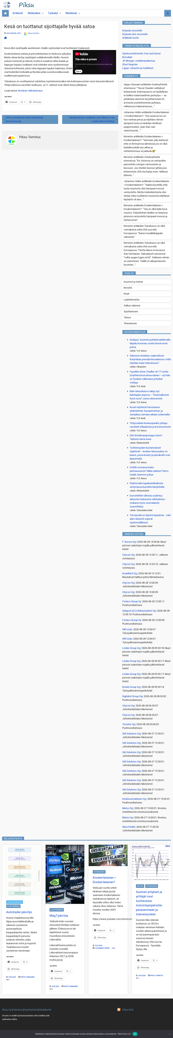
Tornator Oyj (128, 724)
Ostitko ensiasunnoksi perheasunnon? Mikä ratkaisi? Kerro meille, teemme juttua (149, 471)
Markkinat (71, 13)
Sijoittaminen (131, 311)
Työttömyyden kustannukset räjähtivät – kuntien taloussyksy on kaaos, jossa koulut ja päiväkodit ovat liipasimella (150, 453)
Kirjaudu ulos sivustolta (135, 34)
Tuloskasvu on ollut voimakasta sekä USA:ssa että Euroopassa (144, 229)
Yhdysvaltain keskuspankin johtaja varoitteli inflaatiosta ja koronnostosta (150, 425)
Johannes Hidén (102, 948)
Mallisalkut (34, 13)
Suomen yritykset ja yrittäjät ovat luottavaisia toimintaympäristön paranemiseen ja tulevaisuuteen (149, 903)
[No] (169, 1034)
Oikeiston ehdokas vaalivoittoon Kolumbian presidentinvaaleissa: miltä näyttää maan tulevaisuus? (150, 359)
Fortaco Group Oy (131, 601)
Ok (135, 1034)
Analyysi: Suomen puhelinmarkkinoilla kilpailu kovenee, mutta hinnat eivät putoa (150, 343)
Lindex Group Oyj (131, 648)
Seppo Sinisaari (27, 977)
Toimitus (17, 1010)
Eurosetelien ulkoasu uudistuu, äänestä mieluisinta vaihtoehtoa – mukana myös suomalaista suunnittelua (148, 501)
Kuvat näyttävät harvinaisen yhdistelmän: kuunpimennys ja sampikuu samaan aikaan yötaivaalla (150, 410)
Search (167, 13)
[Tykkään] (5, 38)
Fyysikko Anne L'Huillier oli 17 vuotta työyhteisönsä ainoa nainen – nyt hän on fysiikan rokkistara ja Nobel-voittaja (150, 377)
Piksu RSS (127, 1010)
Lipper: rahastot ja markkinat (137, 68)
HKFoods (127, 629)
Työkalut (53, 13)
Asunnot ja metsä (133, 282)
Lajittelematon (131, 300)
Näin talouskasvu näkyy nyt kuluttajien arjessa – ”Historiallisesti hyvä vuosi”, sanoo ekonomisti (149, 395)
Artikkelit (17, 13)
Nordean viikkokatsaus (30, 91)
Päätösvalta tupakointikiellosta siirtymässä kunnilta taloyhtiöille (147, 485)
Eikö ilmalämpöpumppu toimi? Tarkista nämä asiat (146, 437)
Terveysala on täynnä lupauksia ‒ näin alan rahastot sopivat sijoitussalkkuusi (150, 518)
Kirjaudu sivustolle (132, 30)
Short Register (130, 64)
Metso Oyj (127, 808)
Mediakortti (45, 1010)
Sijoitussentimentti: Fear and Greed (141, 53)
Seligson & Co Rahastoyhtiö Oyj (139, 611)
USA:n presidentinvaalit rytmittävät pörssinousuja (24, 119)
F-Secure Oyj (129, 542)
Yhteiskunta (130, 323)
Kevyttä (128, 288)
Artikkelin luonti (130, 38)
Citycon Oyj (128, 555)
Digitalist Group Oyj (132, 696)
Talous (127, 317)
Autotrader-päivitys (19, 912)
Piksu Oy (6, 1010)
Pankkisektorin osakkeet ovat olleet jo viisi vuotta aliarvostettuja (92, 119)
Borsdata (127, 57)
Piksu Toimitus (156, 975)
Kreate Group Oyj (131, 687)
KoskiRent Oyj (129, 573)
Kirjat (126, 294)
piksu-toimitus (33, 33)
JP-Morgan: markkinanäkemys (138, 61)
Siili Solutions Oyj (131, 734)
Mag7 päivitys (58, 916)
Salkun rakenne (132, 305)
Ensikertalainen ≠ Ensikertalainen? (104, 880)
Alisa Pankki (128, 827)
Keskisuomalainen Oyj (134, 799)
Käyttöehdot (30, 1010)
